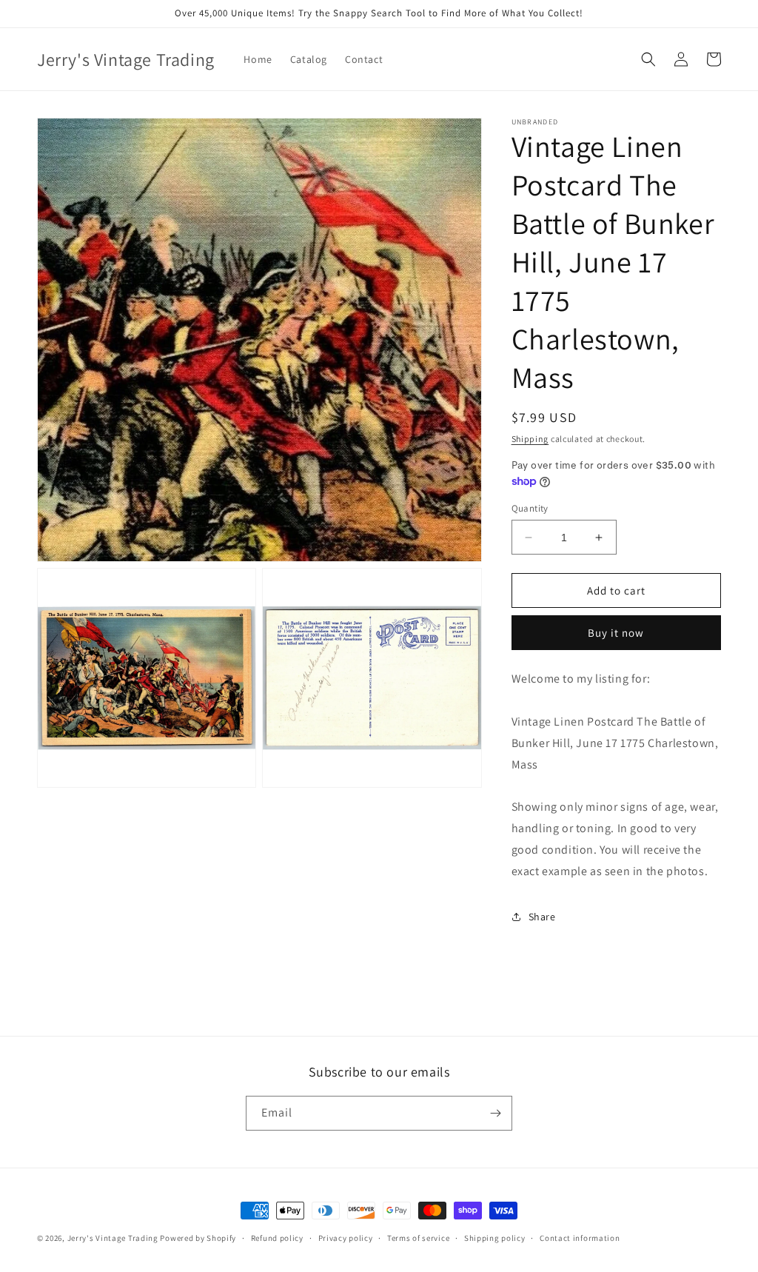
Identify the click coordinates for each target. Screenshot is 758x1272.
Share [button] (542, 916)
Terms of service (418, 1238)
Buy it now (616, 633)
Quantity (530, 508)
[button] (648, 59)
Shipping (530, 438)
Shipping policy (495, 1238)
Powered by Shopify (198, 1238)
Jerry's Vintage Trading (112, 1238)
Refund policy (277, 1238)
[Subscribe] (495, 1113)
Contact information (580, 1238)
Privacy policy (345, 1238)
